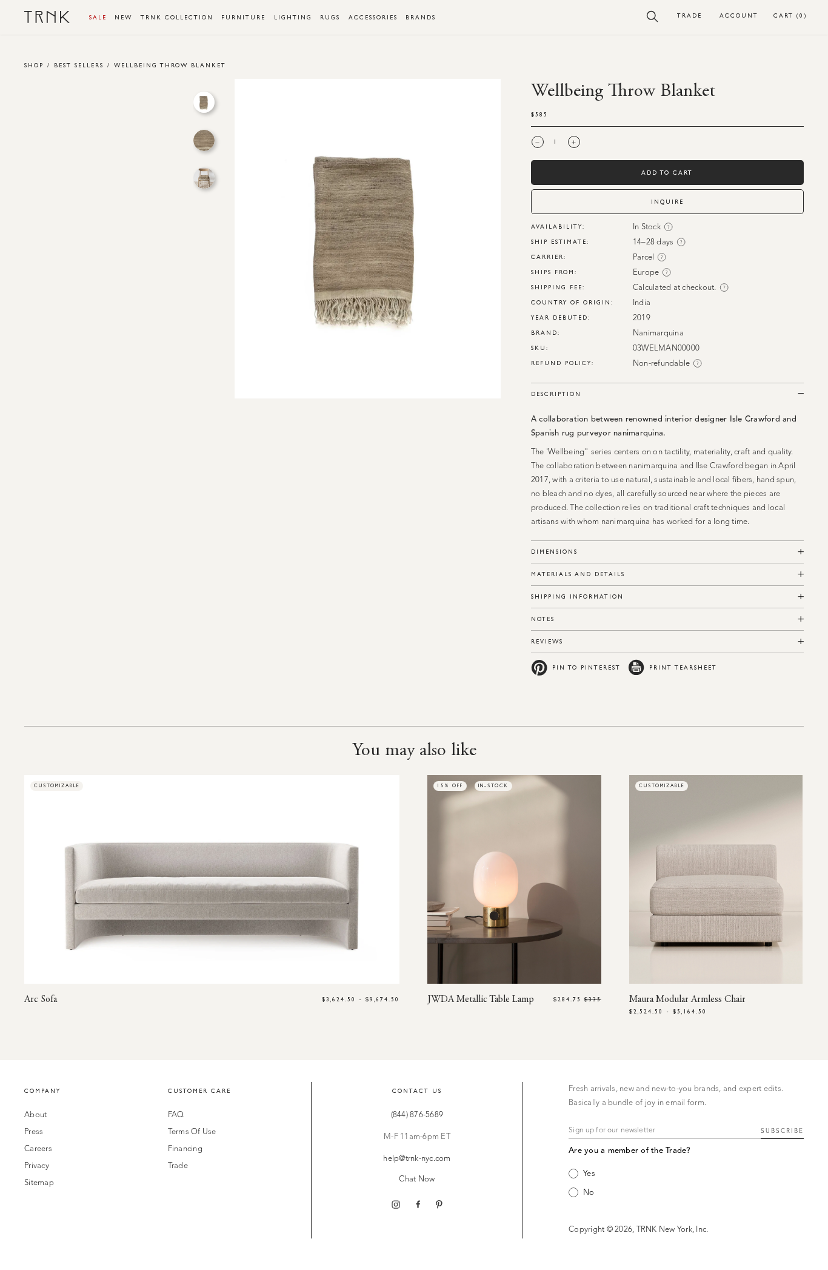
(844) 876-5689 (417, 1115)
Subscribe (782, 1131)
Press (33, 1132)
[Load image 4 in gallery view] (204, 102)
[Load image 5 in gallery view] (204, 140)
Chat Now (417, 1179)
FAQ (176, 1115)
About (35, 1115)
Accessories (373, 17)
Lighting (293, 17)
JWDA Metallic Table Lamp (480, 999)
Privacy (36, 1166)
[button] (652, 15)
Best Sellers (79, 65)
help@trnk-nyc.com (416, 1159)
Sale (98, 17)
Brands (421, 17)
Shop (34, 65)
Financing (185, 1149)
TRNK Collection (177, 17)
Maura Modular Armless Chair (687, 999)
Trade (689, 15)
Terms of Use (192, 1132)
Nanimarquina (658, 333)
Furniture (243, 17)
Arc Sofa (40, 999)
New (123, 17)
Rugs (330, 17)
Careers (38, 1149)
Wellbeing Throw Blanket (170, 65)
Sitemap (39, 1183)
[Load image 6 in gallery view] (204, 178)
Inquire (667, 201)
